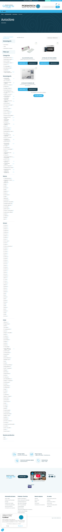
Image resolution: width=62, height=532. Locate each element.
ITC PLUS (6, 106)
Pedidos (48, 500)
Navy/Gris (6, 354)
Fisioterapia (7, 129)
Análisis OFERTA (8, 88)
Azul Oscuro (7, 401)
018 (5, 305)
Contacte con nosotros (10, 508)
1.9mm (6, 253)
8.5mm (6, 286)
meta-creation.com (57, 517)
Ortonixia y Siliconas (9, 99)
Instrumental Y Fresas (9, 118)
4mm (6, 270)
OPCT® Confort (8, 137)
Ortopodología (21, 506)
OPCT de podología (22, 504)
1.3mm (6, 244)
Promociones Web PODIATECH (9, 72)
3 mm (6, 263)
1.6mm (6, 249)
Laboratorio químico (9, 161)
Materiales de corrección (9, 96)
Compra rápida (22, 63)
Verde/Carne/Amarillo (9, 424)
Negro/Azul (7, 323)
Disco (6, 392)
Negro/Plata (7, 373)
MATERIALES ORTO (9, 62)
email (8, 7)
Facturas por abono (51, 501)
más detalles (32, 63)
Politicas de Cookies (9, 503)
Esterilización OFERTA (9, 124)
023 (5, 312)
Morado (6, 371)
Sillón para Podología (22, 503)
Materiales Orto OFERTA (9, 153)
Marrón (6, 417)
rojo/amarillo (7, 410)
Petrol (6, 375)
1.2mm (6, 242)
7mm (6, 281)
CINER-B (6, 215)
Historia (36, 498)
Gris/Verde (7, 350)
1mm (6, 239)
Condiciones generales (10, 504)
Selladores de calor (9, 167)
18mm (6, 307)
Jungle (6, 406)
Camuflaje (7, 346)
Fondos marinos (8, 420)
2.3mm (6, 260)
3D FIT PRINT (7, 61)
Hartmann (7, 194)
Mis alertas (49, 506)
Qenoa (6, 187)
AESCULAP (7, 208)
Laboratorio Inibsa (8, 212)
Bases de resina (8, 84)
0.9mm (6, 237)
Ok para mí (20, 525)
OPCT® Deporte (8, 165)
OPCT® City (7, 113)
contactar (48, 0)
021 (5, 309)
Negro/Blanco (7, 366)
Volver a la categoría (8, 37)
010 (5, 293)
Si (5, 437)
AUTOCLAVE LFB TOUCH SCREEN (49, 58)
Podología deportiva (22, 501)
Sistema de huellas (9, 115)
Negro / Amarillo (8, 332)
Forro (6, 126)
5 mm (6, 274)
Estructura (37, 500)
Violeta (6, 336)
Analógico (7, 110)
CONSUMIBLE (8, 66)
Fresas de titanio (21, 512)
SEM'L (6, 184)
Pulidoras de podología (22, 511)
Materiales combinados (9, 79)
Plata (6, 408)
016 (5, 303)
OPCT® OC (7, 159)
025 (5, 314)
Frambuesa (7, 382)
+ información (35, 0)
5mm (6, 272)
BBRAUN (6, 182)
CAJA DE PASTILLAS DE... (27, 58)
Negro (6, 341)
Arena (6, 343)
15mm (6, 300)
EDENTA (6, 191)
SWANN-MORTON (8, 203)
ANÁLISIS (6, 69)
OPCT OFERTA (8, 111)
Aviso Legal (7, 498)
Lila (5, 361)
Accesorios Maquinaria (9, 144)
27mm (6, 316)
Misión (36, 501)
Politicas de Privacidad (9, 500)
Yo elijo (7, 525)
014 (5, 298)
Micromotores (21, 508)
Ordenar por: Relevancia (52, 37)
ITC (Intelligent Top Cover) (9, 92)
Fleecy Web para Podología (23, 500)
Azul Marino (7, 339)
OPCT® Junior (7, 108)
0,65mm (6, 232)
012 (5, 295)
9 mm (6, 289)
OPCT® (6, 64)
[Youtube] (52, 477)
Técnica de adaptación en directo (25, 509)
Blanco (6, 322)
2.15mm (6, 256)
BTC (5, 219)
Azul (6, 429)
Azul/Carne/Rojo (8, 364)
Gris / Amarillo (7, 427)
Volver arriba (38, 95)
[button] (2, 530)
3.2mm (6, 267)
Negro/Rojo (7, 385)
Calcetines (7, 147)
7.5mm (6, 282)
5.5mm (6, 275)
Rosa (6, 334)
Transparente (8, 329)
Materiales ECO (8, 90)
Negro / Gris (7, 415)
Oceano (6, 422)
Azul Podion (7, 431)
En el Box (7, 133)
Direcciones (49, 503)
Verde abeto (7, 352)
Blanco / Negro (8, 396)
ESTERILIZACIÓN (8, 68)
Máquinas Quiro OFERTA (9, 83)
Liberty (6, 344)
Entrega (6, 501)
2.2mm (6, 258)
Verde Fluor (7, 387)
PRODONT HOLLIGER (9, 201)
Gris (5, 403)
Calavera (6, 394)
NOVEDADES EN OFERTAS (9, 135)
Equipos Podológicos (22, 498)
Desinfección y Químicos (9, 170)
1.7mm (6, 251)
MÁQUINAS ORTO (8, 57)
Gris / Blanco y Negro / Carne (9, 349)
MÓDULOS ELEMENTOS (9, 172)
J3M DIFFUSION (8, 178)
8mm (6, 284)
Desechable (7, 127)
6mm (6, 277)
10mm (6, 291)
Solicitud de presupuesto (56, 0)
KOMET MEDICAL (8, 205)
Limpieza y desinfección (9, 139)
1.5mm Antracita (8, 246)
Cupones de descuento (52, 504)
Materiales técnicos (9, 120)
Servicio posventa (8, 506)
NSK (5, 189)
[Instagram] (54, 477)
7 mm (6, 279)
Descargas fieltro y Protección (9, 157)
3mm (6, 265)
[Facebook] (49, 477)
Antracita (6, 399)
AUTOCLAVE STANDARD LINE (27, 83)
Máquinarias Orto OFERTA (9, 101)
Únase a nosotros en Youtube (39, 481)
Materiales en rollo (9, 131)
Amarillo (6, 327)
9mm (6, 288)
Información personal (51, 498)
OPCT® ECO (7, 141)
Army (5, 330)
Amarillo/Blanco (8, 378)
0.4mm (6, 225)
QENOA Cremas (8, 94)
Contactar (22, 476)
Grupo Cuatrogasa (9, 210)
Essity (6, 217)
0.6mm (6, 228)
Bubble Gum (7, 359)
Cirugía (6, 145)
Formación (37, 503)
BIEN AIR (6, 198)
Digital (6, 150)
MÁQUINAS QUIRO (8, 59)
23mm (6, 310)
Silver (5, 325)
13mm (6, 296)
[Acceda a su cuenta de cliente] (59, 4)
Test (5, 46)
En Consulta (7, 80)
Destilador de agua (8, 48)
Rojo (6, 389)
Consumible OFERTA (9, 164)
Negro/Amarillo (8, 413)
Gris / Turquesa (8, 368)
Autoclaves (7, 103)
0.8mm (6, 235)
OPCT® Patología (8, 149)
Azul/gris (6, 337)
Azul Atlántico (7, 357)
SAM (5, 196)
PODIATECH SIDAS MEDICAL (9, 180)
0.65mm (6, 230)
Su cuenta (49, 496)
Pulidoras (6, 86)
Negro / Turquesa (8, 380)
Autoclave (6, 44)
